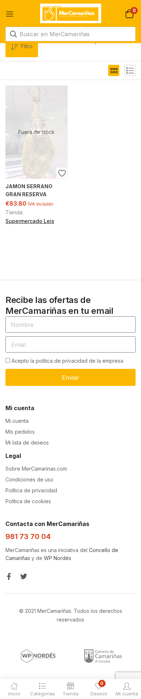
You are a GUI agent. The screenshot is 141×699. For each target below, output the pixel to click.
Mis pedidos (20, 432)
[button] (129, 13)
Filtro (27, 46)
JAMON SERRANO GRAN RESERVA (28, 190)
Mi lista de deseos (27, 442)
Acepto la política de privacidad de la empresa (67, 361)
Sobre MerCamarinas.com (36, 469)
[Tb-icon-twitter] (23, 576)
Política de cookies (28, 501)
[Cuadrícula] (113, 70)
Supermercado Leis (29, 221)
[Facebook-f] (8, 576)
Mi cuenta (17, 421)
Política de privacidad (31, 490)
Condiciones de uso (29, 479)
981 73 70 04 (28, 536)
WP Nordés (57, 558)
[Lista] (130, 70)
